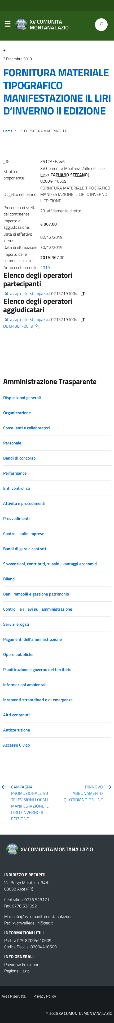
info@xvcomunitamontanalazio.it (43, 916)
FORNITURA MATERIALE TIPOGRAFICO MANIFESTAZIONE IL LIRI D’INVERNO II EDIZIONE (57, 91)
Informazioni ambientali (24, 684)
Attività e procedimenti (24, 503)
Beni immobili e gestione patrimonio (36, 594)
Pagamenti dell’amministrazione (32, 639)
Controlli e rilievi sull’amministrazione (37, 609)
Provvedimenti (16, 518)
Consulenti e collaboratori (26, 428)
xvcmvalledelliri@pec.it (32, 923)
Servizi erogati (16, 624)
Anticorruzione (16, 730)
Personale (12, 443)
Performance (15, 473)
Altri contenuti (16, 715)
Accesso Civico (16, 745)
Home (7, 131)
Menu (7, 25)
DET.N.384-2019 (18, 326)
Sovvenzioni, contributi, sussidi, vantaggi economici (50, 564)
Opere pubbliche (18, 654)
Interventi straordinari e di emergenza (38, 699)
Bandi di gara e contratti (25, 548)
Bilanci (9, 579)
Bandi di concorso (19, 458)
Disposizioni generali (22, 397)
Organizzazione (17, 412)
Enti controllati (16, 488)
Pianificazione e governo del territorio (37, 669)
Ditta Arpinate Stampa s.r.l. (27, 293)
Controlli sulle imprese (23, 533)
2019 (45, 267)
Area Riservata (13, 996)
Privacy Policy (44, 996)
